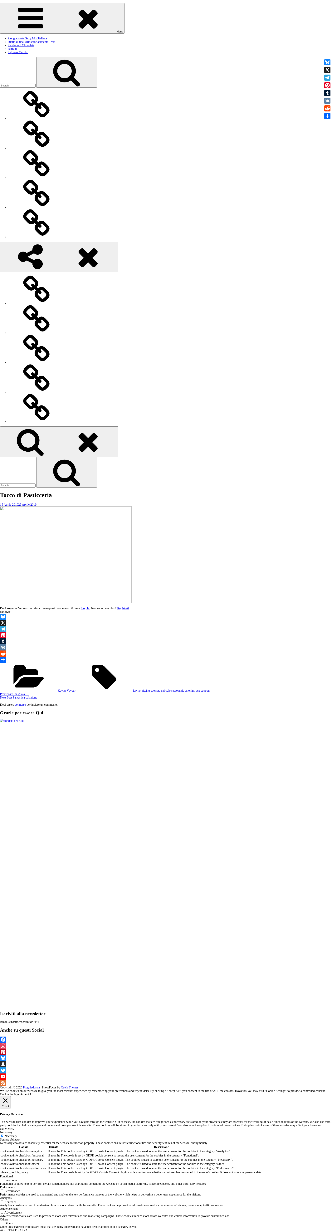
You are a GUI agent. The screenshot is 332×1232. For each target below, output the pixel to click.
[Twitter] (166, 1070)
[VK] (166, 647)
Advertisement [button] (9, 1208)
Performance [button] (7, 1187)
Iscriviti (12, 48)
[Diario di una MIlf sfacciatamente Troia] (36, 148)
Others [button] (4, 1219)
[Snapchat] (166, 1064)
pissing (145, 690)
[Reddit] (166, 653)
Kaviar (62, 690)
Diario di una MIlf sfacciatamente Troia (31, 41)
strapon (205, 690)
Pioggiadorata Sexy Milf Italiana (27, 38)
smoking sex (192, 690)
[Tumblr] (166, 641)
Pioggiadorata (31, 1087)
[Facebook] (166, 1040)
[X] (166, 623)
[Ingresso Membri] (36, 236)
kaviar (137, 690)
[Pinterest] (166, 635)
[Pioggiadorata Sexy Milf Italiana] (36, 118)
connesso (20, 704)
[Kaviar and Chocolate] (36, 177)
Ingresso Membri (18, 52)
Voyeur (71, 690)
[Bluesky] (166, 617)
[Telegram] (166, 629)
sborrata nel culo (161, 690)
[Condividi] (166, 660)
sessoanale (177, 690)
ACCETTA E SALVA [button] (14, 1230)
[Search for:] (18, 85)
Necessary (11, 1136)
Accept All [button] (26, 1094)
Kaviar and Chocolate (21, 45)
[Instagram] (166, 1046)
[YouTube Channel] (166, 1076)
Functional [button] (6, 1176)
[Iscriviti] (36, 207)
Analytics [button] (6, 1198)
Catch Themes (69, 1087)
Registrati (123, 608)
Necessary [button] (6, 1132)
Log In (85, 608)
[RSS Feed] (166, 1083)
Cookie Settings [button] (9, 1094)
